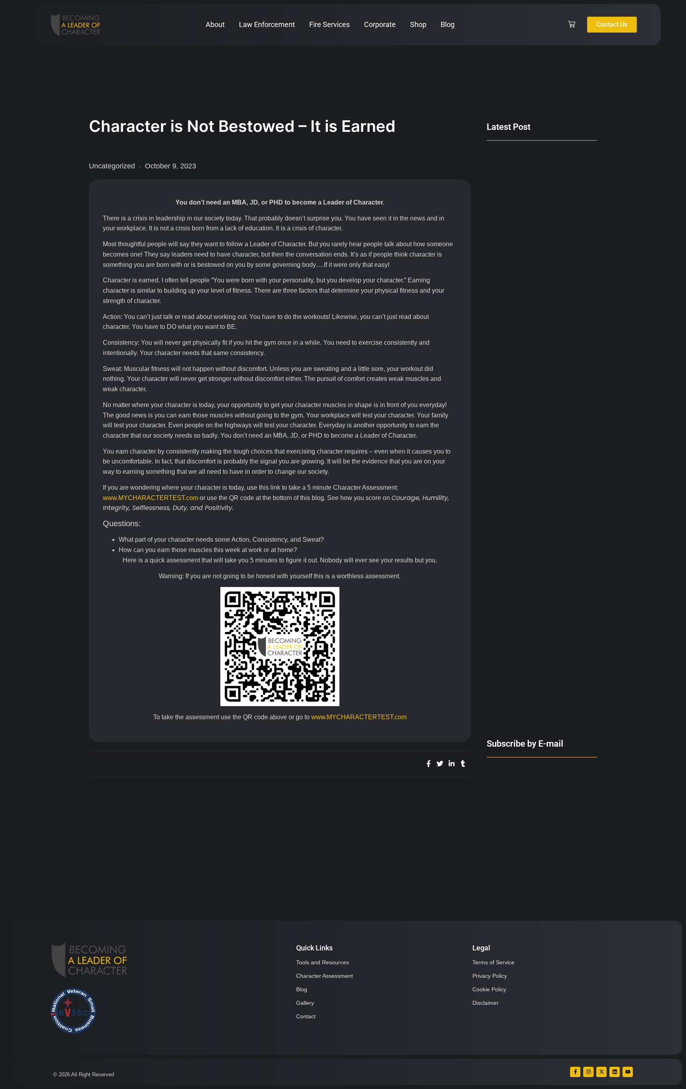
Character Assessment (324, 976)
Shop (418, 24)
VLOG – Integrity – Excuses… (531, 442)
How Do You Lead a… (519, 309)
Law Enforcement (267, 24)
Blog (448, 24)
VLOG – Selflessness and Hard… (537, 269)
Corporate (380, 24)
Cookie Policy (489, 989)
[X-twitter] (601, 1072)
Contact (306, 1016)
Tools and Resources (322, 962)
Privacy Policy (489, 976)
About (215, 24)
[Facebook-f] (575, 1072)
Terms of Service (493, 962)
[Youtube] (627, 1072)
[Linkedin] (614, 1072)
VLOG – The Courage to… (526, 712)
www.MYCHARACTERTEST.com (150, 497)
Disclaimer (485, 1003)
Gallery (305, 1003)
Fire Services (329, 24)
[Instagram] (588, 1072)
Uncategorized (112, 166)
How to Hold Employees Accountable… (524, 576)
